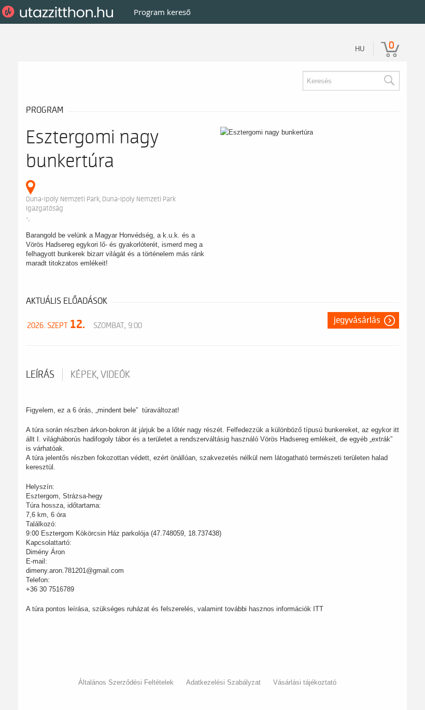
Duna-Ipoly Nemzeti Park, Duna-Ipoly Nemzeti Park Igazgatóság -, (101, 208)
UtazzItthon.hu (59, 12)
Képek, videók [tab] (100, 374)
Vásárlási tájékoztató (304, 682)
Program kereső (162, 12)
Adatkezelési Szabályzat (223, 682)
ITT (318, 609)
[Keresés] (389, 81)
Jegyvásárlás (357, 320)
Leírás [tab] (40, 374)
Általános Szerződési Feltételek (126, 682)
